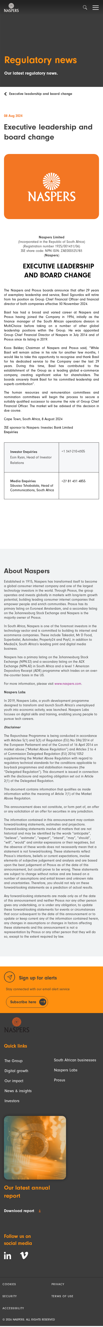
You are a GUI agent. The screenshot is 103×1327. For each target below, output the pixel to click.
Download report (19, 1211)
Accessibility (13, 1308)
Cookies (9, 1284)
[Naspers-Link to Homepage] (11, 7)
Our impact (13, 1081)
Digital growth (16, 1071)
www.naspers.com (67, 684)
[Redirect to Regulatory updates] (6, 93)
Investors (12, 1101)
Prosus (59, 1080)
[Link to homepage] (16, 1024)
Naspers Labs (66, 1070)
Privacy (58, 1284)
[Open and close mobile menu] (95, 7)
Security (9, 1296)
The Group (13, 1061)
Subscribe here (23, 1002)
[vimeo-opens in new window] (24, 1255)
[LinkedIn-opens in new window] (7, 1255)
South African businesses (75, 1060)
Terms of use (63, 1296)
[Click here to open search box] (85, 8)
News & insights (18, 1091)
